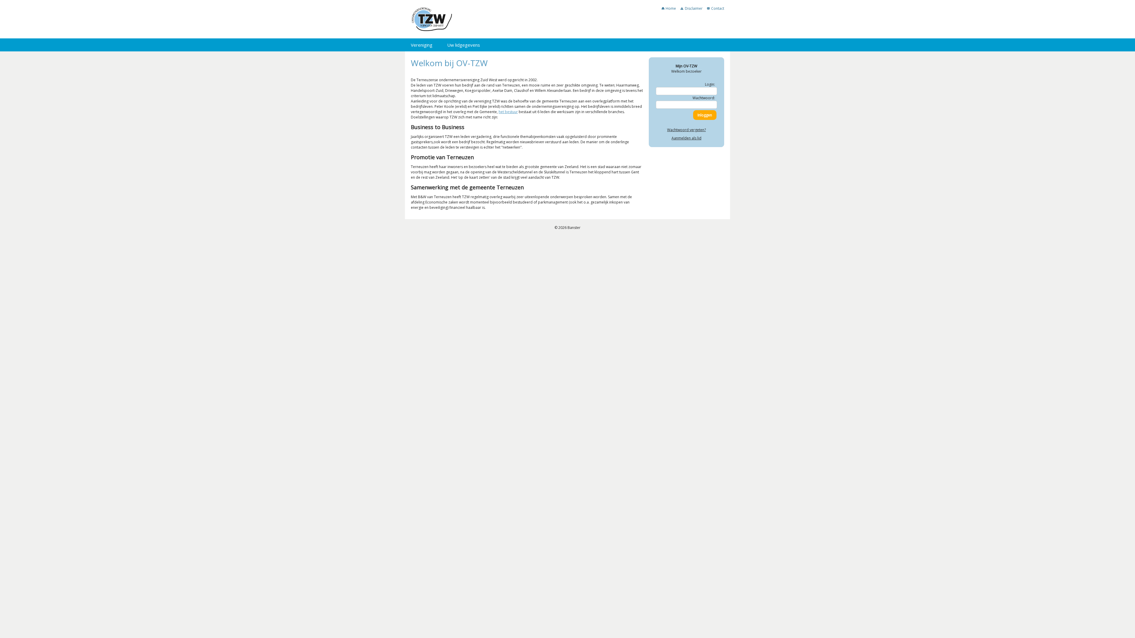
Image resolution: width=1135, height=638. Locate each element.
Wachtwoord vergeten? (686, 129)
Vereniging (421, 45)
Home (671, 8)
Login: (710, 84)
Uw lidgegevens (463, 45)
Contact (717, 8)
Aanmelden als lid (686, 138)
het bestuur (508, 111)
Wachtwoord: (704, 97)
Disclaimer (694, 8)
